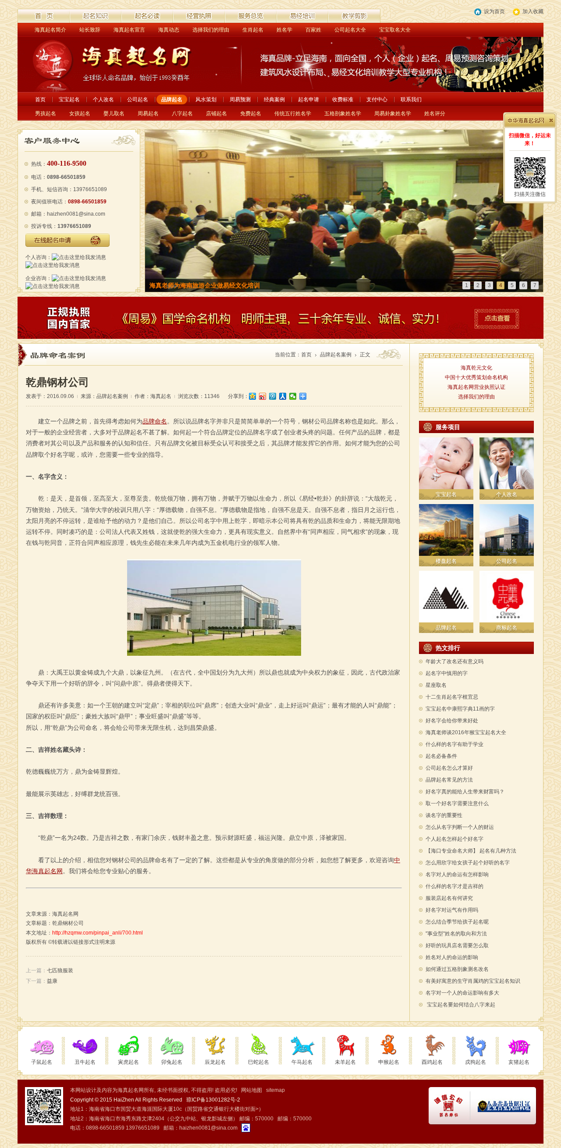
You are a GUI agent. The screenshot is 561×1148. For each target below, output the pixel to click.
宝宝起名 (69, 99)
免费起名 (250, 113)
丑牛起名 (85, 1062)
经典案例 (274, 99)
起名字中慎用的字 (447, 673)
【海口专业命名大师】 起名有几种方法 (471, 851)
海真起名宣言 (129, 30)
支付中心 (376, 99)
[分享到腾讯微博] (273, 396)
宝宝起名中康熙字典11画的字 (460, 709)
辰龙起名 (215, 1062)
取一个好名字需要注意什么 (457, 803)
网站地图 (251, 1090)
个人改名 (103, 99)
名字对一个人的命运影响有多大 (462, 993)
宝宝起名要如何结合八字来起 (461, 1005)
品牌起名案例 (336, 355)
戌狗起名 (475, 1062)
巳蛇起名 (258, 1062)
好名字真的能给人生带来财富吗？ (465, 792)
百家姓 (313, 30)
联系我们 (411, 99)
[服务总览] (251, 16)
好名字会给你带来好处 (452, 721)
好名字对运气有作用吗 (452, 910)
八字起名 (182, 113)
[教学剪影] (354, 16)
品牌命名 (154, 421)
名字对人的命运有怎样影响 (457, 874)
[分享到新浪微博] (262, 396)
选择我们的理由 (210, 30)
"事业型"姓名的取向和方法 (456, 934)
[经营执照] (199, 16)
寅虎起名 (128, 1062)
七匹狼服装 (60, 970)
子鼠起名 (41, 1062)
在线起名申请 (67, 240)
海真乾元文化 (476, 368)
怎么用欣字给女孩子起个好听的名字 (468, 863)
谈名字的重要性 (444, 815)
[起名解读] (95, 16)
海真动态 (168, 30)
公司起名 (137, 99)
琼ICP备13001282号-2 (213, 1100)
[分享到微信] (293, 396)
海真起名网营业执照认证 (476, 387)
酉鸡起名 (432, 1062)
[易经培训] (302, 16)
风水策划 (206, 99)
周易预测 (240, 99)
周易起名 (148, 113)
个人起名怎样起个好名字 (454, 839)
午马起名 (301, 1062)
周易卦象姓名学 (392, 113)
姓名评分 (434, 113)
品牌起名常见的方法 (449, 780)
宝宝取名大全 (395, 30)
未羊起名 (345, 1062)
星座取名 (436, 685)
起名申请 (308, 99)
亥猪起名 (518, 1062)
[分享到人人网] (283, 396)
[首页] (44, 16)
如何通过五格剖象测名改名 (457, 969)
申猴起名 (388, 1062)
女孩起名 (79, 113)
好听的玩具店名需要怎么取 (457, 945)
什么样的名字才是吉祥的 (454, 886)
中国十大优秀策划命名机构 (476, 377)
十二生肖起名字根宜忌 (452, 697)
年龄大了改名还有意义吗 (454, 661)
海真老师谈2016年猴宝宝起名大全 (466, 732)
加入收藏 (532, 11)
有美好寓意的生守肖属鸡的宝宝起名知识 (473, 981)
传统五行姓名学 (292, 113)
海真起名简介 (50, 30)
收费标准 (342, 99)
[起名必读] (147, 16)
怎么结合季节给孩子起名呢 (457, 922)
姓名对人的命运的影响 (452, 957)
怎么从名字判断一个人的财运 (460, 827)
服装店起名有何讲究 (449, 898)
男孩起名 (45, 113)
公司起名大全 (350, 30)
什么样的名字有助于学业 (454, 744)
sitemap (275, 1090)
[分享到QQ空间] (252, 396)
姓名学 (284, 30)
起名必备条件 (441, 756)
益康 (52, 981)
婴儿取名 (113, 113)
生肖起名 (252, 30)
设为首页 (494, 11)
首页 (40, 99)
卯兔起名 (171, 1062)
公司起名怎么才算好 (449, 768)
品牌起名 (171, 99)
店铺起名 (216, 113)
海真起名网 (65, 914)
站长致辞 (89, 30)
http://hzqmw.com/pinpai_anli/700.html (97, 933)
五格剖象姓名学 (342, 113)
